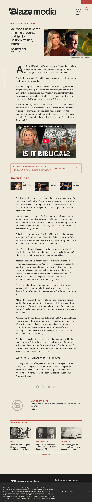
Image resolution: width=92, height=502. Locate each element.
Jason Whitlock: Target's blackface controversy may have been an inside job (20, 447)
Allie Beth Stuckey (24, 78)
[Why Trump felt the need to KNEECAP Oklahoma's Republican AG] (46, 432)
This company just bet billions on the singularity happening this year (70, 447)
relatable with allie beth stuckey (23, 24)
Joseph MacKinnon (42, 441)
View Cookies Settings (68, 492)
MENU (86, 9)
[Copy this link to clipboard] (54, 386)
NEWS (78, 8)
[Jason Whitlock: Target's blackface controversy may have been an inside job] (20, 432)
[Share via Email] (48, 386)
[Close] (89, 492)
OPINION (78, 9)
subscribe (86, 2)
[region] (46, 492)
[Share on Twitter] (43, 386)
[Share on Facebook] (37, 386)
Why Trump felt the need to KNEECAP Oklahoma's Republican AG (46, 447)
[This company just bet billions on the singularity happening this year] (71, 432)
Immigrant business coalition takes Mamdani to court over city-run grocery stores (53, 184)
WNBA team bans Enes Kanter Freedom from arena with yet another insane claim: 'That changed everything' (77, 184)
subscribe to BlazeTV (25, 370)
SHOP (77, 14)
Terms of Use (39, 169)
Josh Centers (65, 441)
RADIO (78, 11)
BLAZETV (79, 13)
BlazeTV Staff (18, 49)
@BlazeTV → (36, 409)
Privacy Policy (30, 169)
